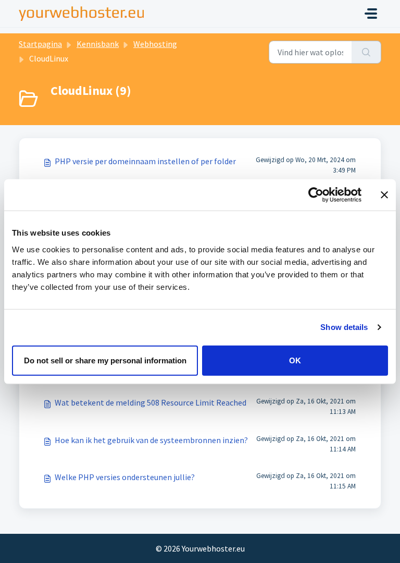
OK (295, 360)
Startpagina (40, 44)
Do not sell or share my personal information (105, 360)
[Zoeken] (366, 52)
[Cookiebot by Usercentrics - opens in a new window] (315, 195)
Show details (344, 327)
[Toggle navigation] (370, 13)
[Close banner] (384, 195)
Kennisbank (98, 44)
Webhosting (155, 44)
